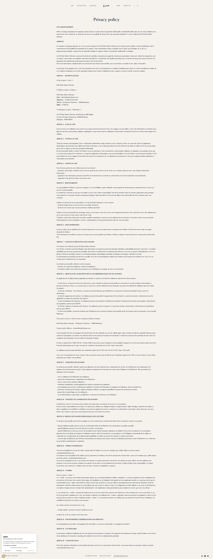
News (118, 5)
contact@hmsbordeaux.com (120, 556)
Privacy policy (14, 555)
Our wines (93, 5)
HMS (72, 5)
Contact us (127, 5)
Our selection (81, 5)
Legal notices (7, 555)
